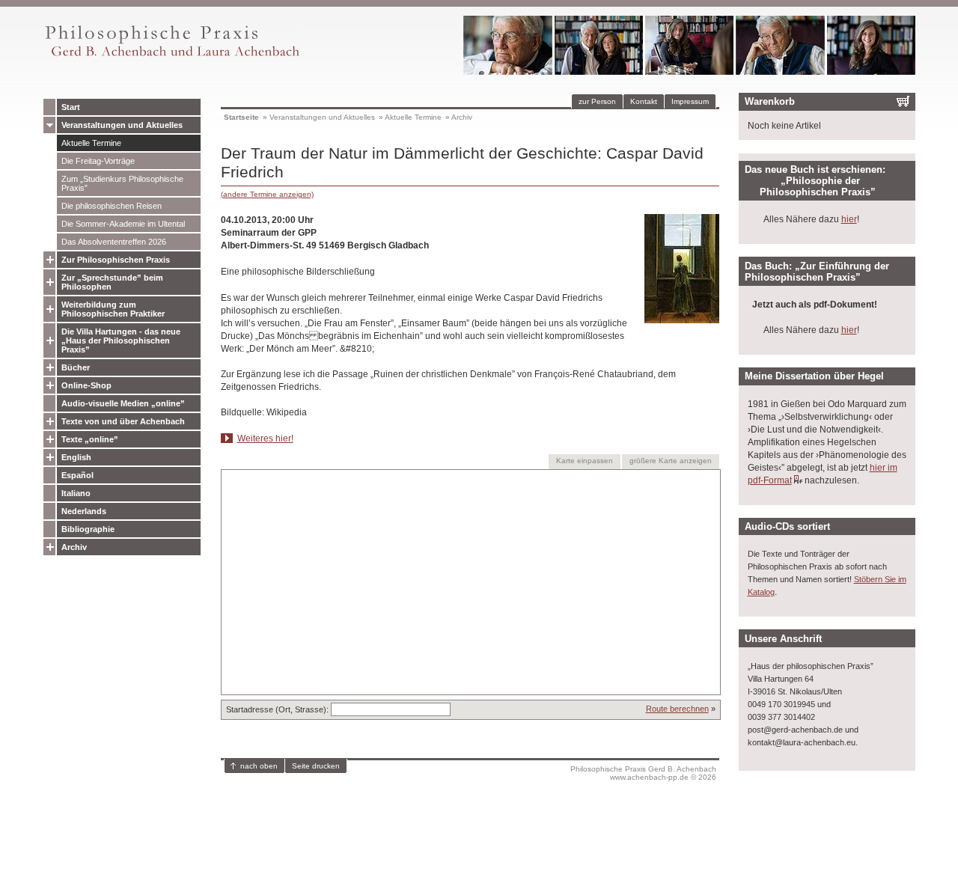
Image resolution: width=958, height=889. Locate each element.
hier (849, 219)
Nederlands (83, 511)
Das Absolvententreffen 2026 (113, 241)
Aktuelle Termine (91, 142)
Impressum (690, 101)
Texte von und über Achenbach (123, 421)
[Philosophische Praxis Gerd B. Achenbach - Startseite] (171, 56)
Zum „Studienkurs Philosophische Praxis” (122, 183)
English (76, 457)
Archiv (74, 547)
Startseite (241, 117)
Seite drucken (316, 766)
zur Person (597, 101)
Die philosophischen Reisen (111, 205)
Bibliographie (88, 529)
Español (77, 475)
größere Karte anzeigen (670, 460)
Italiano (76, 493)
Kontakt (643, 101)
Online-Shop (86, 385)
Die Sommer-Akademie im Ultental (123, 223)
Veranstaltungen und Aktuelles (122, 124)
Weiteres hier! (265, 438)
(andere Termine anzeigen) (267, 194)
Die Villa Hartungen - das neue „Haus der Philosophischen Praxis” (120, 340)
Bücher (75, 367)
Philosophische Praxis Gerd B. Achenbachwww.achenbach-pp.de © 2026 (643, 773)
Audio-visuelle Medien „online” (123, 403)
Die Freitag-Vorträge (98, 160)
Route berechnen (677, 708)
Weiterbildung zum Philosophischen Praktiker (113, 309)
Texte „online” (89, 439)
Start (70, 107)
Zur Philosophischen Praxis (115, 259)
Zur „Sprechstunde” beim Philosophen (112, 282)
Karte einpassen (584, 460)
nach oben (259, 766)
